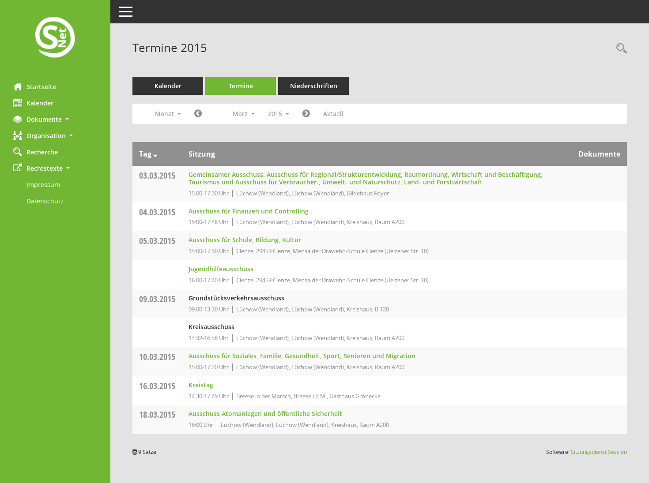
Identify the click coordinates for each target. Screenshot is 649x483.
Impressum (43, 184)
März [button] (241, 113)
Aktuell (333, 113)
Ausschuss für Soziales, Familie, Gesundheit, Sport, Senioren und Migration (302, 356)
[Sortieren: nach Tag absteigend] (155, 154)
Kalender (39, 103)
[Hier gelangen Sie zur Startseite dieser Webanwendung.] (55, 38)
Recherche (42, 152)
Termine (241, 86)
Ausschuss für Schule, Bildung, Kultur (245, 240)
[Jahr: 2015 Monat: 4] (306, 114)
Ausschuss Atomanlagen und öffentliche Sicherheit (265, 413)
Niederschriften (313, 86)
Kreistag (201, 385)
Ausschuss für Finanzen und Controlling (249, 211)
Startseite (41, 86)
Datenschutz (45, 201)
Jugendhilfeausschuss (221, 269)
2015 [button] (276, 113)
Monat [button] (165, 113)
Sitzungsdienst (599, 452)
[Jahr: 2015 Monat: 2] (198, 114)
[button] (55, 119)
